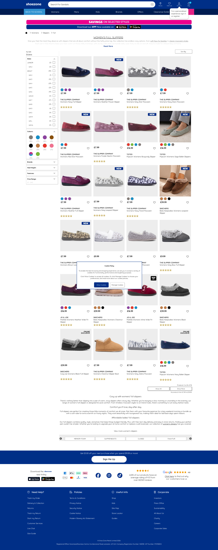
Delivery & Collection (35, 503)
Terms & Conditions (77, 498)
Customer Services (35, 523)
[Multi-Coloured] (31, 154)
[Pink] (51, 145)
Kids (113, 503)
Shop (114, 498)
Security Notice (76, 508)
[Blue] (37, 137)
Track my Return (34, 513)
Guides (114, 518)
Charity (157, 518)
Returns (30, 508)
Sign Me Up (109, 459)
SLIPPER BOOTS (110, 439)
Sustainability (159, 508)
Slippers (46, 33)
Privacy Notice (75, 503)
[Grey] (31, 137)
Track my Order (33, 498)
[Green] (37, 154)
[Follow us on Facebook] (98, 475)
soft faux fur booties (158, 41)
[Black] (31, 145)
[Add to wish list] (88, 93)
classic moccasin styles (178, 41)
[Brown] (51, 137)
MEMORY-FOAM (80, 439)
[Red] (44, 145)
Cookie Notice (75, 513)
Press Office (159, 503)
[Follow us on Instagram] (109, 475)
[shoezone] (33, 4)
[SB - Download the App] (109, 27)
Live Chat (31, 528)
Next (190, 438)
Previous (60, 438)
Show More (181, 389)
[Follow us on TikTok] (119, 475)
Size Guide (31, 533)
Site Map (115, 508)
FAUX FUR (171, 439)
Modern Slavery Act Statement (82, 518)
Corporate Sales (160, 528)
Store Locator (117, 513)
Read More (108, 46)
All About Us (159, 513)
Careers (157, 523)
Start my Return (33, 518)
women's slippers (170, 424)
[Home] (26, 32)
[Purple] (44, 137)
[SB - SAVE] (109, 22)
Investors (157, 498)
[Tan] (37, 145)
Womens (35, 33)
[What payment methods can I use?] (75, 475)
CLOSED (141, 439)
